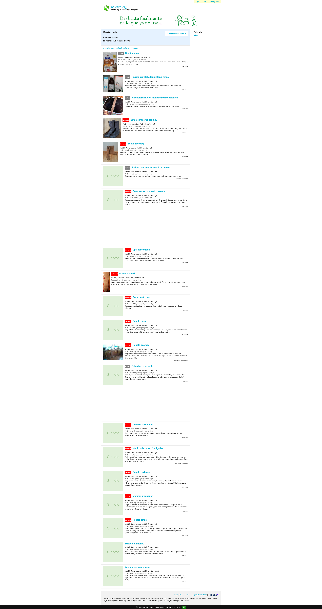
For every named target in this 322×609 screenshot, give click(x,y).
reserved (115, 48)
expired (128, 48)
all (104, 48)
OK (184, 607)
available (108, 48)
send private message (177, 33)
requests (135, 48)
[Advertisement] (146, 229)
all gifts (194, 594)
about (176, 594)
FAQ (180, 594)
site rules (187, 594)
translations (202, 594)
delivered (122, 48)
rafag (196, 35)
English (215, 1)
